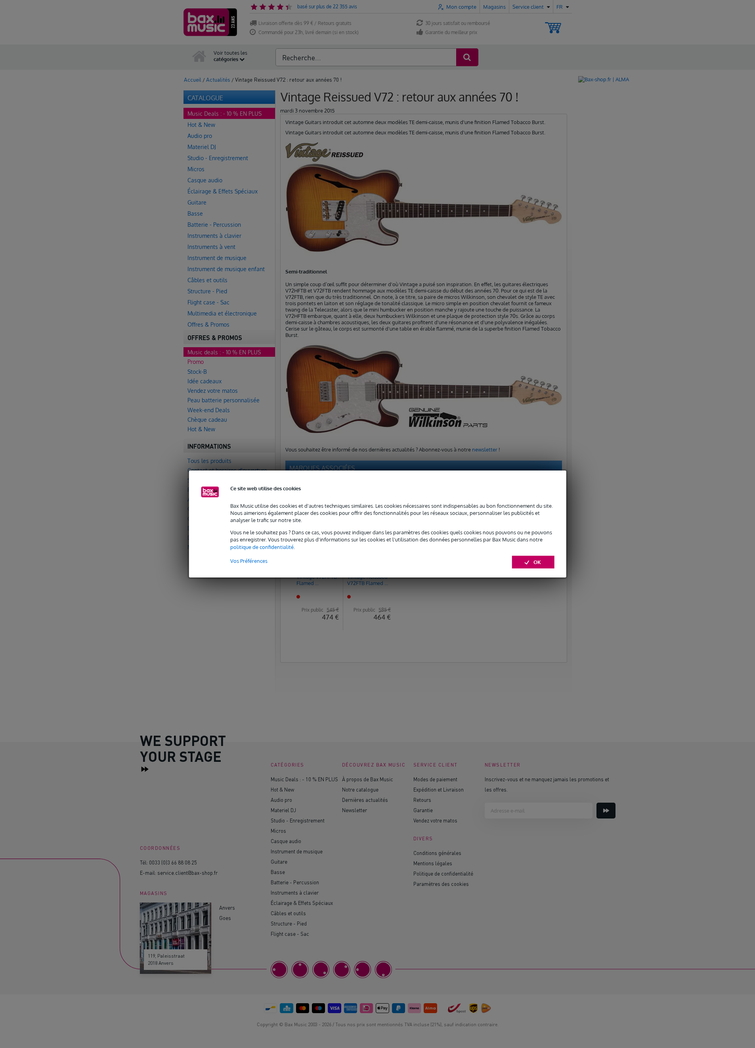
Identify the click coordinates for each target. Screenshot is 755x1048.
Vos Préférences (249, 561)
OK (537, 562)
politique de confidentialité (262, 547)
